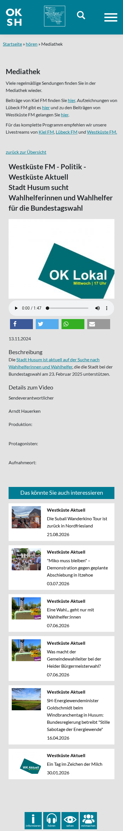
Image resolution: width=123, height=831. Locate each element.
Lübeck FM (67, 132)
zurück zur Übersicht (26, 152)
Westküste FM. (102, 132)
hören (31, 44)
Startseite (12, 44)
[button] (21, 324)
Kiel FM (46, 132)
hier (71, 100)
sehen (70, 825)
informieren (33, 825)
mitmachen (88, 825)
